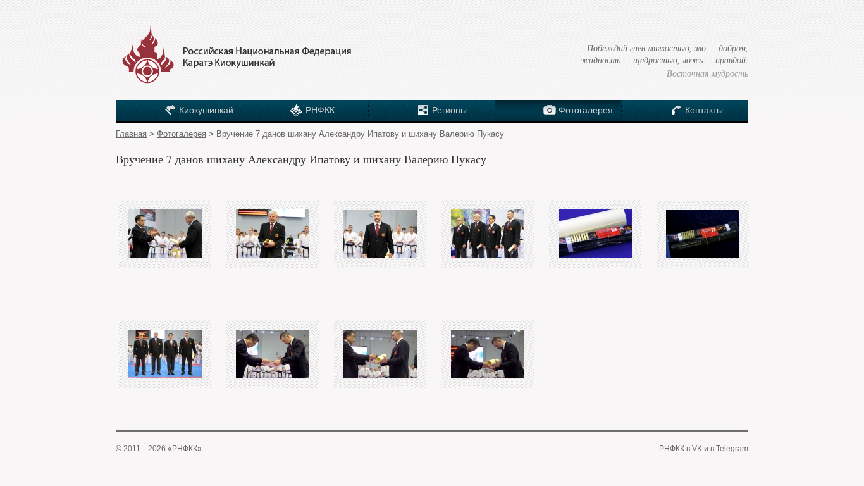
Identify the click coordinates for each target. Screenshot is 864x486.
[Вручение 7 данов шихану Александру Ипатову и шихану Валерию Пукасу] (165, 234)
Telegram (732, 448)
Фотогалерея (181, 134)
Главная (131, 134)
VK (697, 448)
